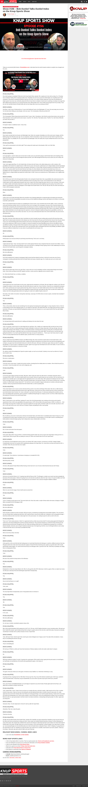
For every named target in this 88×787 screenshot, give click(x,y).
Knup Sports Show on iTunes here (22, 747)
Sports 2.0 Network (26, 749)
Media (24, 1)
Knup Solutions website (44, 742)
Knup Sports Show (24, 744)
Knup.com (34, 1)
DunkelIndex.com (25, 67)
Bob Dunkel (12, 757)
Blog (29, 1)
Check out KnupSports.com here (46, 741)
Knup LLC (17, 785)
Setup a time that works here (28, 746)
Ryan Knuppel (11, 13)
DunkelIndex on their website (21, 734)
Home (20, 1)
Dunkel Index (18, 757)
